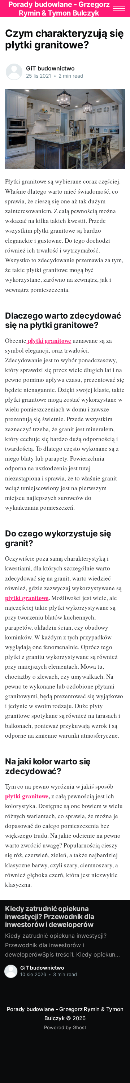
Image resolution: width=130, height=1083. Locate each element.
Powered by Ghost (65, 1027)
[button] (119, 8)
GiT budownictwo (50, 68)
